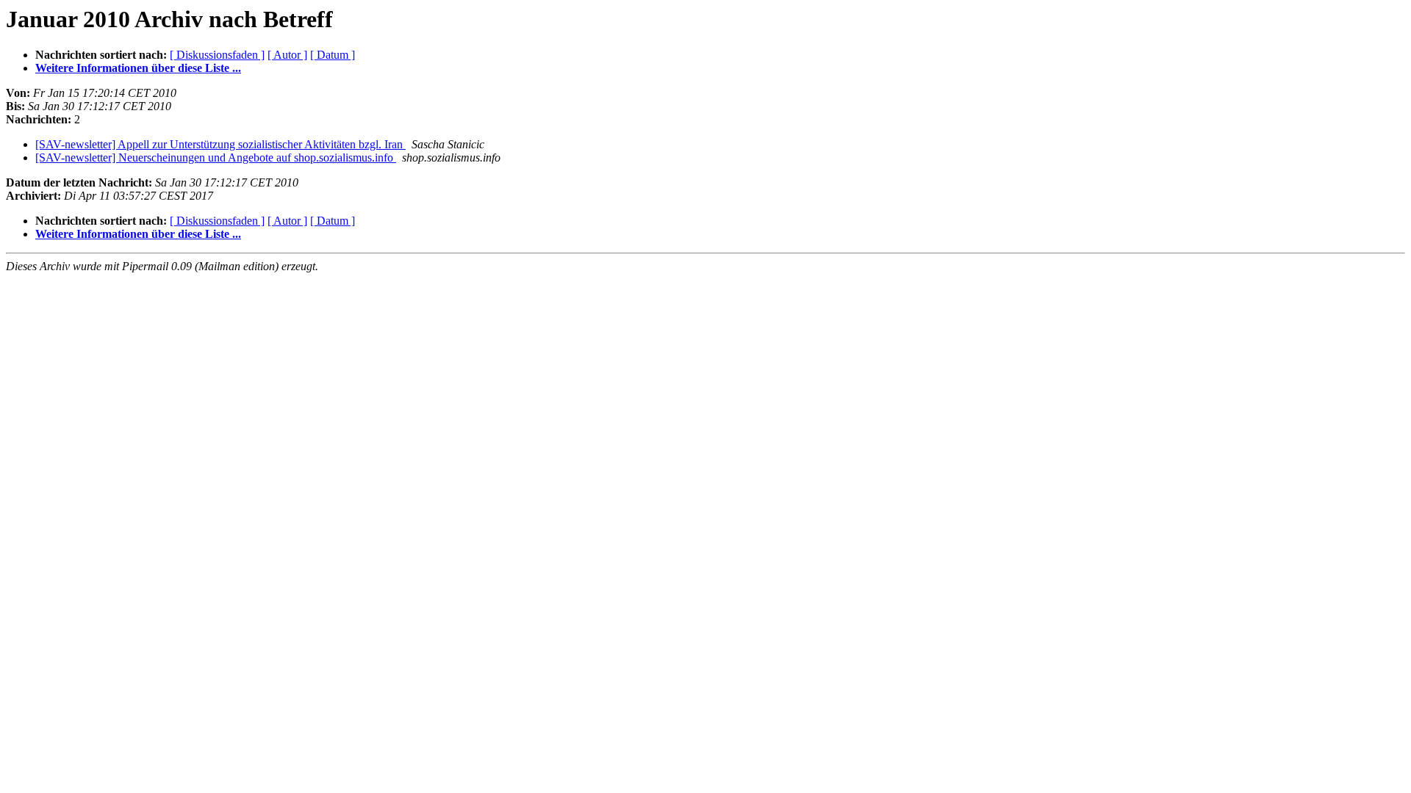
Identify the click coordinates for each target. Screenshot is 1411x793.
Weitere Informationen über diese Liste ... (138, 68)
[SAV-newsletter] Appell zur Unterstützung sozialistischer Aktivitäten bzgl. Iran (220, 144)
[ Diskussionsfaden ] (217, 54)
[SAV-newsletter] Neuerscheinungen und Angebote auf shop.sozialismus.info (215, 157)
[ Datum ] (332, 54)
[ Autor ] (287, 54)
